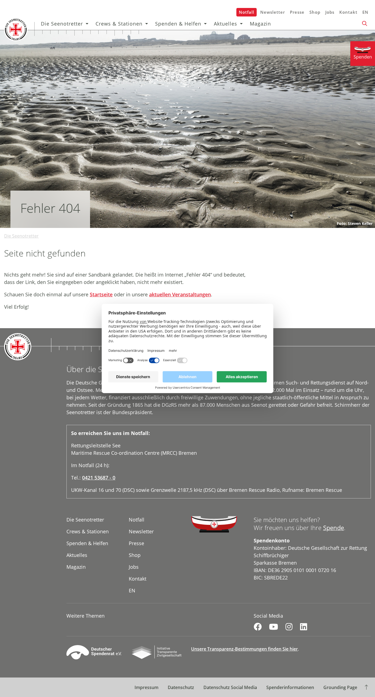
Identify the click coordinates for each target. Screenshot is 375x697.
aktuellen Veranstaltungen (180, 294)
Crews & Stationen (119, 23)
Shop (314, 12)
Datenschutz (181, 687)
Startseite (101, 294)
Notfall (246, 12)
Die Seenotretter (62, 23)
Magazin (260, 23)
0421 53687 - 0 (98, 477)
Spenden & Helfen (178, 23)
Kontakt (348, 12)
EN (365, 12)
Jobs (329, 12)
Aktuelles (225, 23)
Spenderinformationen (290, 687)
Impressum (146, 687)
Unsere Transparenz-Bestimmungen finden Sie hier (244, 649)
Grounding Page (340, 687)
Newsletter (272, 12)
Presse (297, 12)
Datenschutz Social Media (230, 687)
